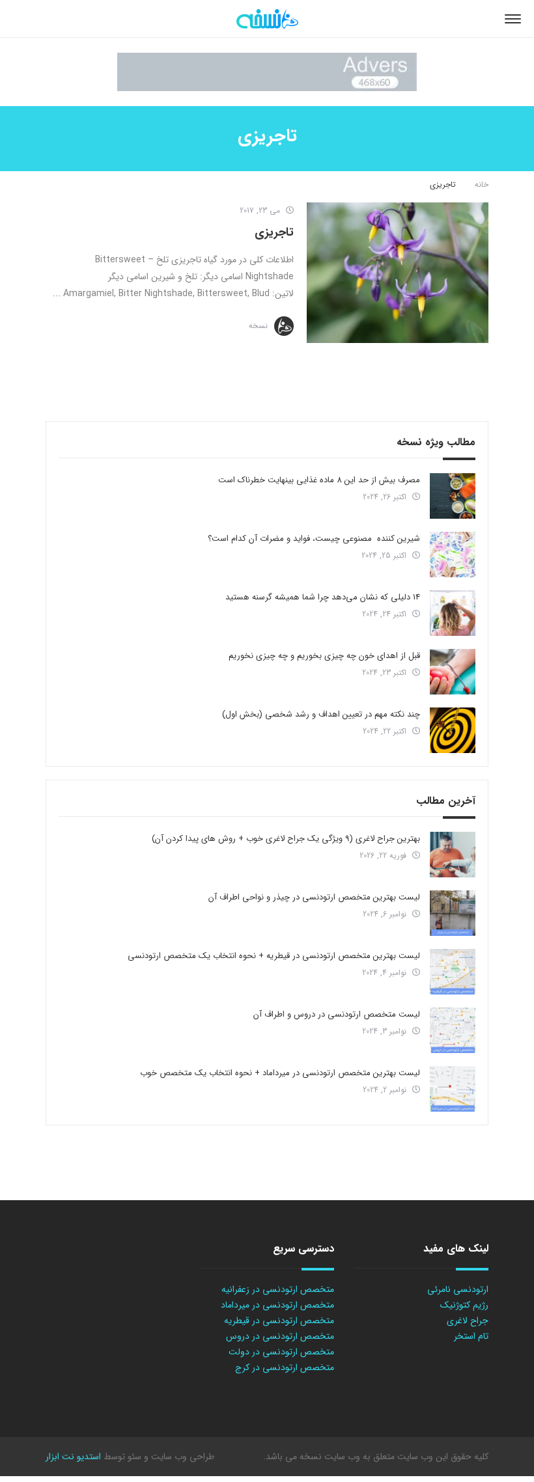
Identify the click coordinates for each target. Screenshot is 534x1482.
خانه (481, 184)
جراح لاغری (467, 1320)
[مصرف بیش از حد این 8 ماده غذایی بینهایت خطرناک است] (452, 496)
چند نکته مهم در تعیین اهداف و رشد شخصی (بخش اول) (321, 714)
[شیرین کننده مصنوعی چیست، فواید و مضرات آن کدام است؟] (452, 554)
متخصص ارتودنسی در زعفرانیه (277, 1289)
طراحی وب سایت (181, 1456)
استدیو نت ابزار (73, 1456)
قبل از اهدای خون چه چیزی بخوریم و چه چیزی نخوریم (324, 656)
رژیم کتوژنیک (464, 1305)
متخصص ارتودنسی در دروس (280, 1336)
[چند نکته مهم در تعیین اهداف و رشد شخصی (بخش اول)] (452, 730)
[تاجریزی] (397, 272)
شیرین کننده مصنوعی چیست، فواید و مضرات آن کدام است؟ (314, 538)
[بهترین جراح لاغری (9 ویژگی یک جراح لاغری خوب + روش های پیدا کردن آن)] (452, 854)
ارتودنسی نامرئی (457, 1289)
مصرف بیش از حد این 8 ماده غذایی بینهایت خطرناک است (319, 480)
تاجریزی (274, 232)
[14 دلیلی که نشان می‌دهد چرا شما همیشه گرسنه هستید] (452, 613)
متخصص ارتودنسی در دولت (281, 1352)
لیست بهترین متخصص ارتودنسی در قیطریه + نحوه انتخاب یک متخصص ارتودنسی (274, 956)
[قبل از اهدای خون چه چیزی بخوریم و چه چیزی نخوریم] (452, 671)
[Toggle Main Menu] (513, 19)
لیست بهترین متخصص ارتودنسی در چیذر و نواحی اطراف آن (314, 897)
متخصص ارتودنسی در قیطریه (279, 1320)
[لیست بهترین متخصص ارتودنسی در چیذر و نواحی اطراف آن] (452, 913)
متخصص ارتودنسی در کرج (284, 1367)
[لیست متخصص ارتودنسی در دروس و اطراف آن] (452, 1030)
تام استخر (471, 1336)
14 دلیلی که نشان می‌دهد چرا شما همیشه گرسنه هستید (322, 597)
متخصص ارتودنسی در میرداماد (277, 1305)
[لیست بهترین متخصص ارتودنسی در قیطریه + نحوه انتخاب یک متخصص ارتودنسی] (452, 972)
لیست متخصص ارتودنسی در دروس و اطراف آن (336, 1014)
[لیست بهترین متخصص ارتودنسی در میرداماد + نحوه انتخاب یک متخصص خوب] (452, 1089)
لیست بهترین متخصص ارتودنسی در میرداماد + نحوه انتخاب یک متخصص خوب (280, 1073)
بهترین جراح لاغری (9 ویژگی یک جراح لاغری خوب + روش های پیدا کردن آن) (286, 838)
